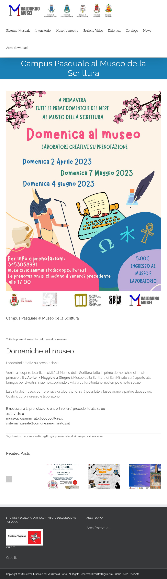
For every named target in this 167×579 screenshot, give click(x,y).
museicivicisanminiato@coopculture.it (34, 418)
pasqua (81, 436)
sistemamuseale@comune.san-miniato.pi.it (38, 423)
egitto (46, 436)
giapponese (57, 436)
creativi (37, 436)
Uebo (118, 574)
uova (100, 436)
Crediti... (12, 558)
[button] (9, 479)
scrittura (91, 436)
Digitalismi (107, 574)
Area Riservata (131, 574)
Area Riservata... (98, 528)
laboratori (70, 436)
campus (27, 436)
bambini (17, 436)
